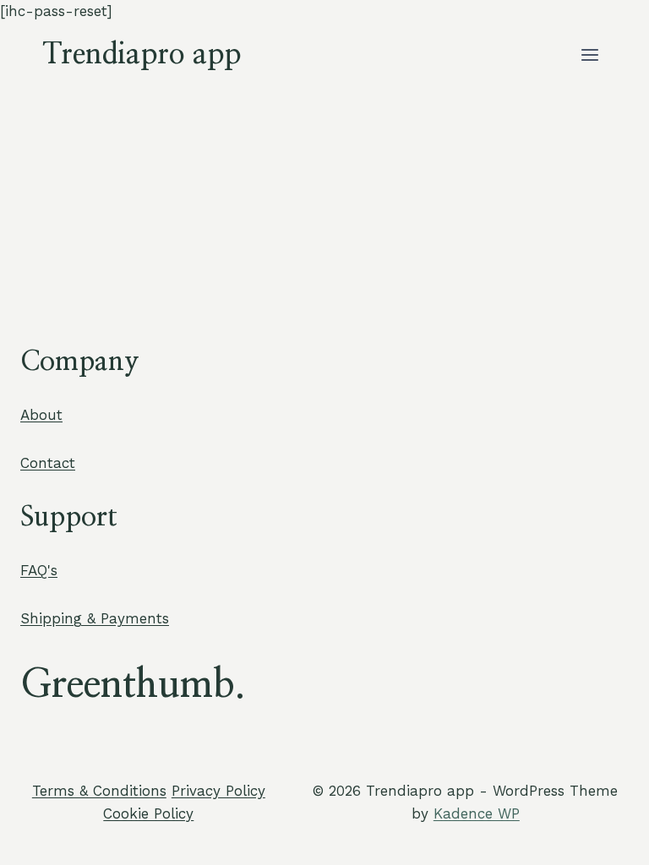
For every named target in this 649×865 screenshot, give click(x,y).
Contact (47, 462)
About (41, 414)
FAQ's (38, 570)
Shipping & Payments (94, 618)
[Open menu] (589, 54)
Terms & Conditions (99, 790)
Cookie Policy (148, 813)
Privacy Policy (218, 790)
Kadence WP (477, 813)
